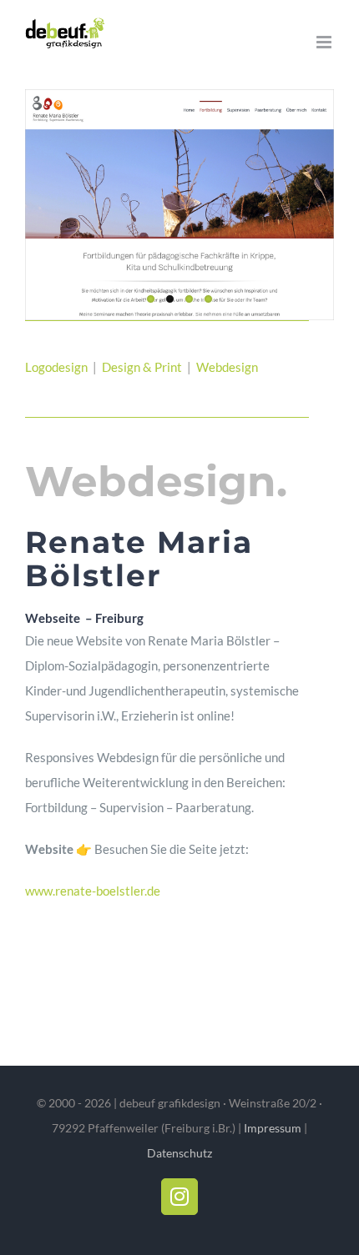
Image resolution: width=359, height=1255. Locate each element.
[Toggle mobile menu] (325, 42)
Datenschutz (179, 1153)
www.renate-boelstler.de (92, 890)
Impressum (272, 1128)
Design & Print (143, 366)
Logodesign (56, 366)
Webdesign (228, 366)
